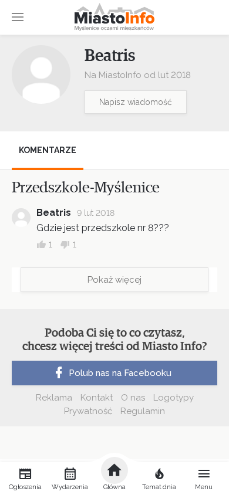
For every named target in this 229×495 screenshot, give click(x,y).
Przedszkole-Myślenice (86, 187)
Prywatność (88, 411)
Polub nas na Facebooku (120, 373)
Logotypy (173, 397)
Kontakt (96, 397)
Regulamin (142, 411)
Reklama (54, 397)
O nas (133, 397)
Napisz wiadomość (135, 102)
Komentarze (47, 150)
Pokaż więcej (114, 279)
